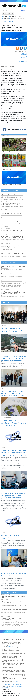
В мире (12, 16)
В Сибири (5, 16)
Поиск (23, 10)
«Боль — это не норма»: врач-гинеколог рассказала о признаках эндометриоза (14, 573)
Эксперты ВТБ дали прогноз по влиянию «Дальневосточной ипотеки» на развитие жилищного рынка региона (11, 215)
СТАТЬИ (5, 302)
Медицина (4, 491)
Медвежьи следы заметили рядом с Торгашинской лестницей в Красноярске (13, 601)
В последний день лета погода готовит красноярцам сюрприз (14, 610)
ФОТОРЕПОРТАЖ (8, 262)
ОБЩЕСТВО (24, 53)
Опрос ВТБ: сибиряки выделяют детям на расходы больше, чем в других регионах (13, 254)
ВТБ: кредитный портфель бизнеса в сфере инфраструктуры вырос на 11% (12, 195)
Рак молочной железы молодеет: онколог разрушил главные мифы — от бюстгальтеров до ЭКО (13, 495)
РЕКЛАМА (20, 631)
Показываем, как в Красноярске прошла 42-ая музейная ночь (12, 274)
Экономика (21, 18)
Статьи (4, 13)
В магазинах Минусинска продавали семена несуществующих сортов (13, 168)
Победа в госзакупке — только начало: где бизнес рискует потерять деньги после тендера (12, 393)
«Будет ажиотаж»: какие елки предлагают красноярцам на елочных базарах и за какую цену (13, 281)
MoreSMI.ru (7, 687)
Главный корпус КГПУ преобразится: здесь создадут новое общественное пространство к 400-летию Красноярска (14, 232)
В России (18, 16)
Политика (6, 18)
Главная (3, 21)
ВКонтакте (22, 130)
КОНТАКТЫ (8, 631)
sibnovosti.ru (10, 646)
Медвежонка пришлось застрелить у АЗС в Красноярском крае (11, 619)
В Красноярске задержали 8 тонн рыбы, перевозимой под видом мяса (12, 185)
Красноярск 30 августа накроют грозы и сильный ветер (13, 597)
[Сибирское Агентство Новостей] (14, 5)
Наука (3, 447)
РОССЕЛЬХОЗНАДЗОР (21, 59)
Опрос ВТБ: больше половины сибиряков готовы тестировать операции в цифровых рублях (13, 222)
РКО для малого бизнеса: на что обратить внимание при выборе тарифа (14, 245)
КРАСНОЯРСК (12, 1)
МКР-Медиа (10, 13)
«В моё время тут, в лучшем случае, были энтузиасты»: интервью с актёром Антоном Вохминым (13, 358)
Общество (13, 18)
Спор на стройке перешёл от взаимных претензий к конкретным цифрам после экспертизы (14, 329)
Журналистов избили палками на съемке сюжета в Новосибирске (13, 267)
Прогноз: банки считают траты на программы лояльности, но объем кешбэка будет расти (12, 237)
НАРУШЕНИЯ (24, 57)
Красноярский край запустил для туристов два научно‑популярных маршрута (13, 536)
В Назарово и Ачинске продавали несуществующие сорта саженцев (11, 152)
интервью (4, 353)
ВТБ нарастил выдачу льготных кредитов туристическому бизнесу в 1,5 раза (11, 204)
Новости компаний (6, 417)
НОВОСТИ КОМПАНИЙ (10, 191)
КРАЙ (26, 56)
